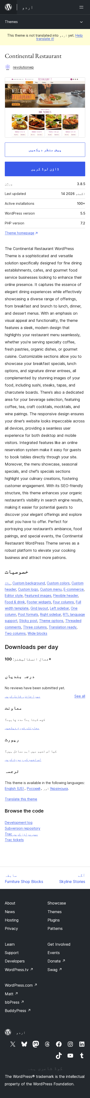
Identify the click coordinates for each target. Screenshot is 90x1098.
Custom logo (28, 589)
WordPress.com (21, 985)
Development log (18, 822)
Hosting (11, 920)
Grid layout (39, 608)
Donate (57, 961)
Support (12, 952)
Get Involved (59, 944)
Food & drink (15, 602)
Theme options (51, 621)
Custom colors (58, 583)
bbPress (14, 1002)
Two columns (15, 633)
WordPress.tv (19, 969)
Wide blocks (37, 633)
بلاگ (8, 583)
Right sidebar (50, 614)
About (10, 903)
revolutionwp (23, 67)
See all (79, 696)
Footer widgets (39, 602)
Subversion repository (22, 828)
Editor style (14, 595)
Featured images (38, 595)
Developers (15, 961)
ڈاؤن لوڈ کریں (45, 168)
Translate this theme (21, 799)
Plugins (54, 920)
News (10, 911)
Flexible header (65, 595)
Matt (11, 993)
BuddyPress (18, 1010)
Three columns (35, 627)
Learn (10, 944)
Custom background (28, 583)
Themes (11, 22)
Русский (33, 788)
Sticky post (28, 621)
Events (54, 952)
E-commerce (74, 589)
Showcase (57, 903)
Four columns (63, 602)
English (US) (14, 788)
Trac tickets (14, 840)
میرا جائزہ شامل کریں (22, 696)
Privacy (11, 928)
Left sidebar (59, 608)
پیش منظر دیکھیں (45, 149)
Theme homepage (19, 233)
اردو (21, 1032)
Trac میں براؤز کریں (21, 834)
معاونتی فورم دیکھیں (22, 728)
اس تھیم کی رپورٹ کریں (23, 759)
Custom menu (51, 589)
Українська (59, 788)
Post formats (28, 614)
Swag (55, 969)
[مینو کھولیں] (82, 7)
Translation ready (63, 627)
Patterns (55, 928)
